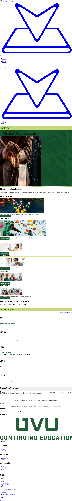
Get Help (3, 481)
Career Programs (4, 59)
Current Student (4, 450)
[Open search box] (0, 55)
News (3, 485)
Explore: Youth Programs (5, 238)
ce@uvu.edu (3, 441)
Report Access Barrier (5, 483)
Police (3, 480)
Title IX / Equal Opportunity (5, 484)
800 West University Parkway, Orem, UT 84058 (8, 489)
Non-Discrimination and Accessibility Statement (8, 494)
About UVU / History (5, 468)
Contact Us (3, 471)
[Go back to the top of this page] (0, 500)
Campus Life (3, 449)
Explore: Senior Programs (5, 283)
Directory (3, 459)
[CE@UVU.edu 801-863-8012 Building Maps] (36, 428)
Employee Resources (5, 458)
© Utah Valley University (5, 490)
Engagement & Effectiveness (6, 470)
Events (4, 486)
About (3, 58)
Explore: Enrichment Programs (5, 215)
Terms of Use (4, 492)
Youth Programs (4, 60)
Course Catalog (4, 61)
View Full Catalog (2, 193)
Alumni (3, 469)
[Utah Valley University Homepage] (4, 1)
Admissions (3, 448)
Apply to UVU (4, 2)
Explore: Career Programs (5, 268)
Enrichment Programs (5, 122)
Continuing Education (11, 1)
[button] (36, 0)
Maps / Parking (4, 478)
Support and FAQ (4, 62)
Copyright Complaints (5, 493)
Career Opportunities (5, 457)
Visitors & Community (5, 467)
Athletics (3, 466)
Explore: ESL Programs (4, 253)
